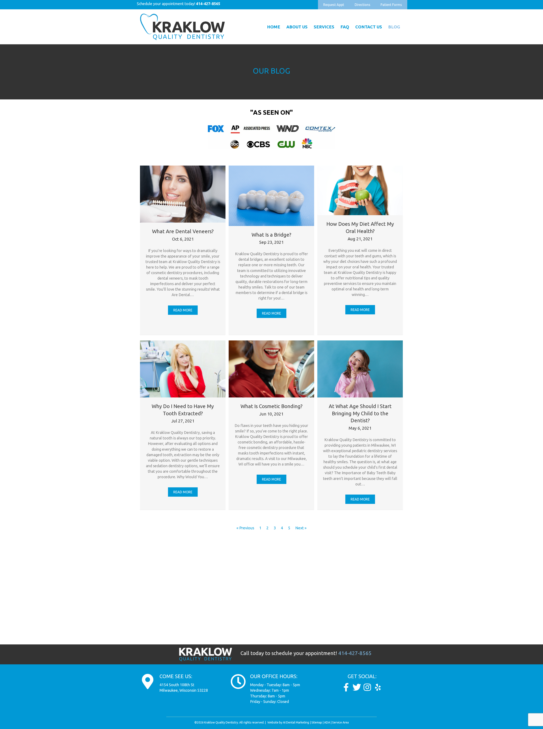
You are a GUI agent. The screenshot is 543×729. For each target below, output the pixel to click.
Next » (300, 528)
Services (324, 26)
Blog (394, 26)
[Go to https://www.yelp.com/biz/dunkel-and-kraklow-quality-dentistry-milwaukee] (378, 687)
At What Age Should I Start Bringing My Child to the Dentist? (360, 413)
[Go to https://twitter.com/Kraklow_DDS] (357, 687)
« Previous (245, 528)
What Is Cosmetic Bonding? (271, 406)
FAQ (344, 26)
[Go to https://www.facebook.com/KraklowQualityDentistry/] (346, 687)
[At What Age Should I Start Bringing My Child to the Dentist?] (360, 368)
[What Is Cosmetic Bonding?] (271, 368)
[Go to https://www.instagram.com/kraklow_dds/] (367, 687)
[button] (333, 4)
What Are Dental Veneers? (183, 231)
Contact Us (368, 26)
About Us (297, 26)
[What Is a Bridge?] (271, 195)
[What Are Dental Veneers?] (182, 193)
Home (273, 26)
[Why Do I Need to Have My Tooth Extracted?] (182, 368)
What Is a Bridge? (271, 235)
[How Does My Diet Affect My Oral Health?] (360, 190)
